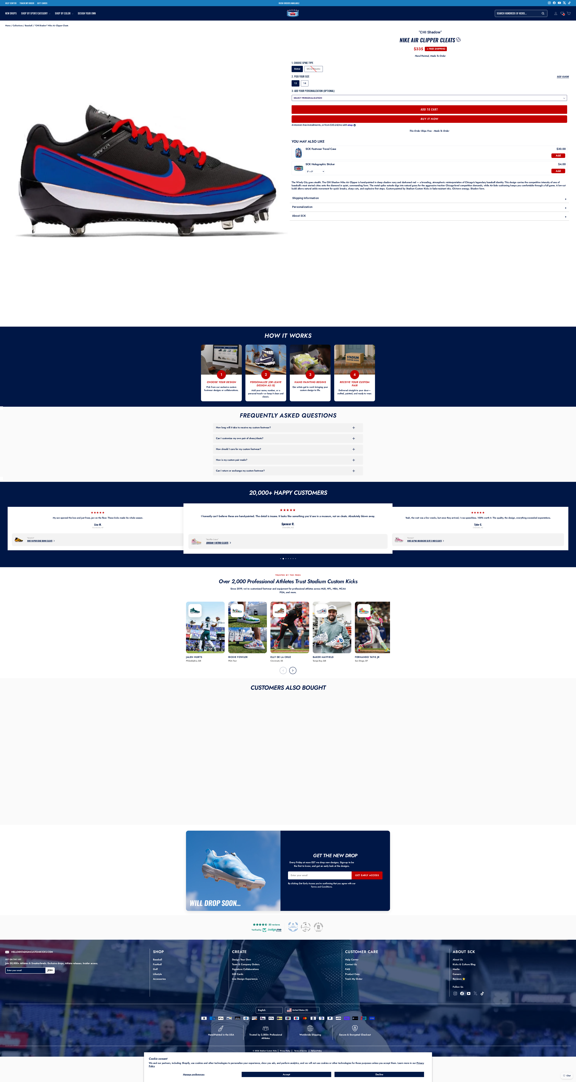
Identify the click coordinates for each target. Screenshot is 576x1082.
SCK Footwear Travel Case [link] (321, 149)
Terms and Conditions (321, 886)
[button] (562, 13)
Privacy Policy (285, 1051)
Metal (297, 68)
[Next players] (292, 670)
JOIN (50, 970)
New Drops (11, 13)
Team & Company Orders (246, 964)
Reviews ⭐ (459, 979)
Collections (18, 25)
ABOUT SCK (464, 951)
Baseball (28, 25)
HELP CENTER (10, 3)
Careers (457, 974)
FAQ (347, 969)
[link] (298, 153)
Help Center (351, 959)
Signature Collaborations (245, 969)
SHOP (158, 951)
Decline (379, 1074)
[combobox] (521, 13)
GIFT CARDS (42, 3)
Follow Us (458, 987)
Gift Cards (237, 974)
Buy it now (429, 119)
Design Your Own (87, 13)
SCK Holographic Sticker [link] (320, 164)
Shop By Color (63, 13)
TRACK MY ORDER (27, 3)
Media (456, 969)
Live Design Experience (245, 979)
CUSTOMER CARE (361, 951)
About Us (458, 959)
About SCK (429, 216)
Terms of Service (300, 1051)
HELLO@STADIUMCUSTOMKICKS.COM (32, 952)
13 (295, 83)
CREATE (239, 951)
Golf (155, 969)
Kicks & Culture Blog (464, 964)
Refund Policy (316, 1051)
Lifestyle (157, 974)
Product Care (352, 974)
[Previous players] (283, 670)
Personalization (429, 207)
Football (157, 964)
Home (7, 25)
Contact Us (351, 964)
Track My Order (353, 979)
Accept (286, 1074)
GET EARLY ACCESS (367, 875)
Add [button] (558, 155)
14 (304, 83)
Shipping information (429, 198)
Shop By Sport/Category (34, 13)
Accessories (159, 979)
